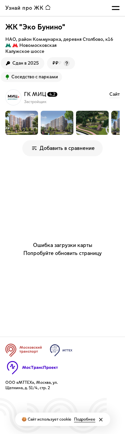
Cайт (114, 94)
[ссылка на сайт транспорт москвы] (23, 350)
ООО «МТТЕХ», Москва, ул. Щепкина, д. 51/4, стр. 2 (31, 385)
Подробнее (84, 419)
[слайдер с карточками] (62, 123)
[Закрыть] (100, 419)
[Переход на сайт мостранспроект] (32, 367)
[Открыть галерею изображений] (21, 123)
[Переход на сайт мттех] (61, 350)
